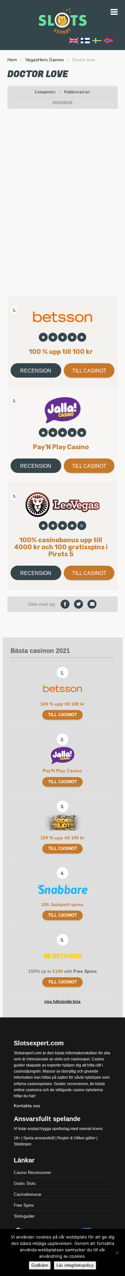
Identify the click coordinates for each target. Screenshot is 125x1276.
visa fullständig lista (62, 1001)
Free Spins (24, 1205)
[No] (117, 1252)
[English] (73, 40)
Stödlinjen (22, 1144)
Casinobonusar (27, 1194)
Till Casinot (89, 370)
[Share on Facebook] (65, 604)
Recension (35, 370)
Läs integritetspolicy (75, 1265)
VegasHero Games (44, 59)
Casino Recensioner (32, 1172)
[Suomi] (85, 40)
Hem (12, 59)
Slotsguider (24, 1216)
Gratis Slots (25, 1183)
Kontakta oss (27, 1105)
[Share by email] (92, 604)
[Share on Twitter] (78, 604)
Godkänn (39, 1265)
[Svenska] (96, 40)
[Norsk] (108, 40)
